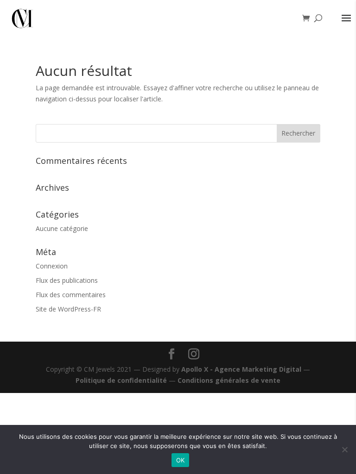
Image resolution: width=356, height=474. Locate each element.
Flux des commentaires (71, 294)
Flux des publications (67, 280)
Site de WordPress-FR (68, 309)
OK (180, 460)
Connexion (52, 266)
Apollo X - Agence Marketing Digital (241, 369)
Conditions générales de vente (229, 380)
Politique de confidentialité (121, 380)
